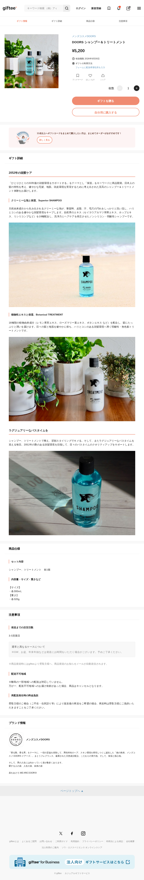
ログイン (81, 8)
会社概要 (130, 841)
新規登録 (96, 8)
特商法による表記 (114, 841)
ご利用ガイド (61, 841)
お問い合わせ (46, 841)
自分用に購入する (105, 112)
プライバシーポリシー (92, 841)
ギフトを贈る (105, 100)
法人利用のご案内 (50, 847)
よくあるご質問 (29, 841)
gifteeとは (14, 841)
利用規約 (75, 841)
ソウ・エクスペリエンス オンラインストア (82, 847)
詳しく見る (44, 140)
